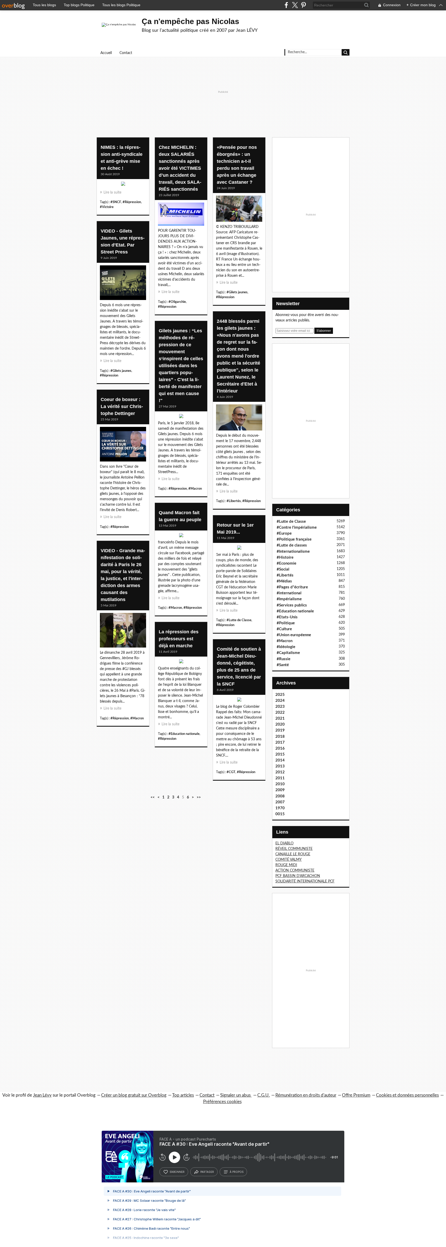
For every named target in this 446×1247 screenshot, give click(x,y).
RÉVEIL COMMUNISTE (294, 849)
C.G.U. (263, 1095)
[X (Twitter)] (295, 5)
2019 (280, 730)
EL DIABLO (284, 843)
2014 (280, 760)
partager (207, 1171)
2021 (280, 718)
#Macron (195, 488)
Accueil (106, 53)
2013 (280, 766)
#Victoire (107, 207)
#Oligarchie (177, 301)
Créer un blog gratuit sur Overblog (133, 1095)
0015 (280, 814)
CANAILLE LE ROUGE (292, 854)
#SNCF (115, 202)
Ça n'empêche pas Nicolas (190, 21)
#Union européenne (294, 635)
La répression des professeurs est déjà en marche (178, 638)
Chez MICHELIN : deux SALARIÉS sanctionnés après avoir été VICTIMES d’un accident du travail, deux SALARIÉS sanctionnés (180, 168)
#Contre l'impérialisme (297, 527)
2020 (280, 724)
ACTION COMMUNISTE (294, 870)
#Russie (283, 659)
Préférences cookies (222, 1101)
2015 (280, 754)
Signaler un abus (236, 1095)
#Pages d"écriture (292, 587)
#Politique (286, 623)
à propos (236, 1171)
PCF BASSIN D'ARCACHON (297, 876)
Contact (126, 53)
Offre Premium (356, 1095)
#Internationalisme (293, 551)
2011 (280, 778)
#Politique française (294, 539)
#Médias (284, 581)
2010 (280, 784)
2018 (280, 736)
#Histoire (285, 557)
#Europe (284, 533)
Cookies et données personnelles (407, 1095)
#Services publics (292, 605)
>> (199, 797)
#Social (283, 569)
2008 (280, 796)
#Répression (132, 202)
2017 (280, 742)
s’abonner (177, 1171)
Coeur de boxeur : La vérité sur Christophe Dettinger (122, 406)
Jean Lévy (42, 1095)
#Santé (283, 665)
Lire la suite (112, 192)
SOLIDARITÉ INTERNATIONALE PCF (304, 881)
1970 (280, 808)
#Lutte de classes (292, 545)
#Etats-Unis (287, 617)
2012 (280, 772)
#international (289, 593)
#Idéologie (286, 647)
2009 (280, 790)
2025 (280, 695)
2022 (280, 712)
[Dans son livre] (123, 445)
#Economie (286, 563)
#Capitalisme (288, 653)
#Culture (284, 629)
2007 (280, 802)
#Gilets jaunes (237, 292)
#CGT (231, 772)
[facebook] (286, 5)
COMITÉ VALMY (288, 859)
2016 (280, 748)
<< (152, 797)
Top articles (183, 1095)
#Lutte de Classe (239, 620)
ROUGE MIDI (286, 865)
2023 (280, 707)
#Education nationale (184, 733)
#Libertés (234, 501)
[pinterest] (303, 5)
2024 (280, 701)
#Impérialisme (289, 599)
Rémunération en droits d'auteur (305, 1095)
